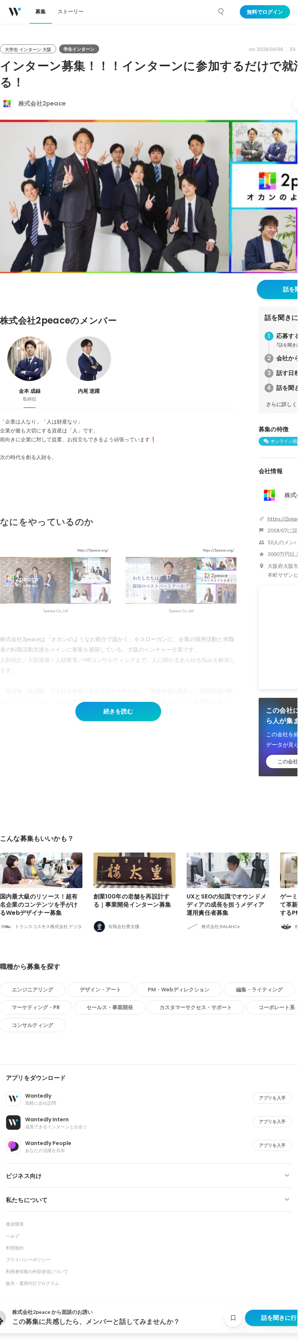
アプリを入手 (272, 1098)
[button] (151, 1078)
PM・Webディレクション (179, 989)
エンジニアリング (32, 989)
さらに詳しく (281, 404)
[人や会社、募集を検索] (221, 11)
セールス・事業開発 (109, 1007)
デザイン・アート (100, 989)
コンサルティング (32, 1025)
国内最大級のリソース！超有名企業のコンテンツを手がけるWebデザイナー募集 (39, 904)
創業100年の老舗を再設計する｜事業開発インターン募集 (132, 900)
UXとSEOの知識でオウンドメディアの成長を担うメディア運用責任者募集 (226, 904)
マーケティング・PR (36, 1007)
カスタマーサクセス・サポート (196, 1007)
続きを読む (118, 711)
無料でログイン (265, 12)
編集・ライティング (259, 989)
